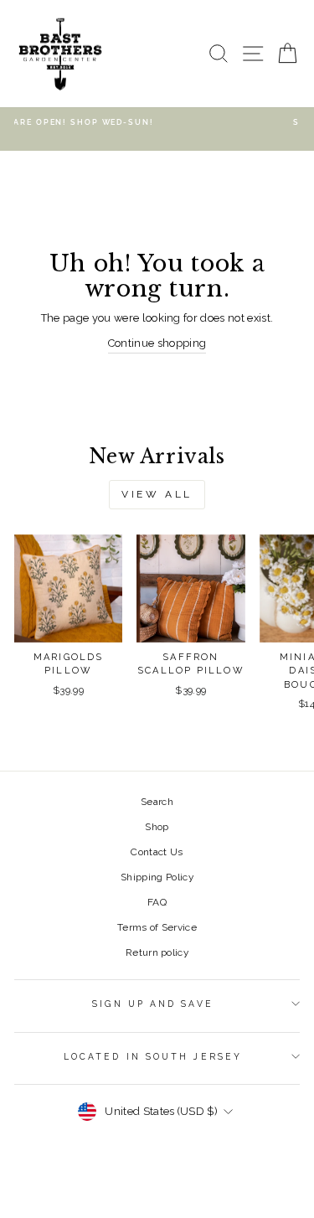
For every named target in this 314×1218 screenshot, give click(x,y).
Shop (156, 827)
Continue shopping (157, 343)
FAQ (157, 902)
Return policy (157, 952)
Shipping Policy (157, 877)
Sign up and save (152, 1004)
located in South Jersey (153, 1056)
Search (157, 802)
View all (157, 494)
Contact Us (157, 852)
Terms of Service (157, 927)
